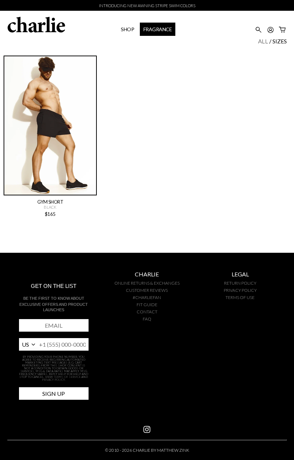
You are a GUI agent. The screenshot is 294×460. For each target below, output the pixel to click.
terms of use (240, 297)
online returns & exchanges (147, 283)
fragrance (157, 29)
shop (127, 29)
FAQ (147, 319)
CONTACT (147, 311)
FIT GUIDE (147, 304)
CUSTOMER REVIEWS (147, 290)
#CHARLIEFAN (147, 297)
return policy (240, 283)
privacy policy (240, 290)
